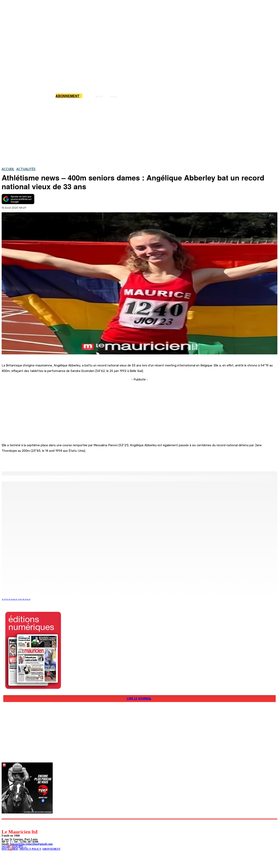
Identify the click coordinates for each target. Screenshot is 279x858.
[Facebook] (42, 461)
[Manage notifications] (10, 847)
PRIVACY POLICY (30, 849)
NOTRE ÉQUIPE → (14, 846)
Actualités (26, 169)
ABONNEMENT (51, 849)
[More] (87, 461)
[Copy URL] (72, 461)
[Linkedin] (23, 824)
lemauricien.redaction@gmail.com (31, 844)
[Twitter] (57, 461)
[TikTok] (32, 824)
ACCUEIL (8, 169)
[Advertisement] (139, 132)
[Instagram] (14, 824)
